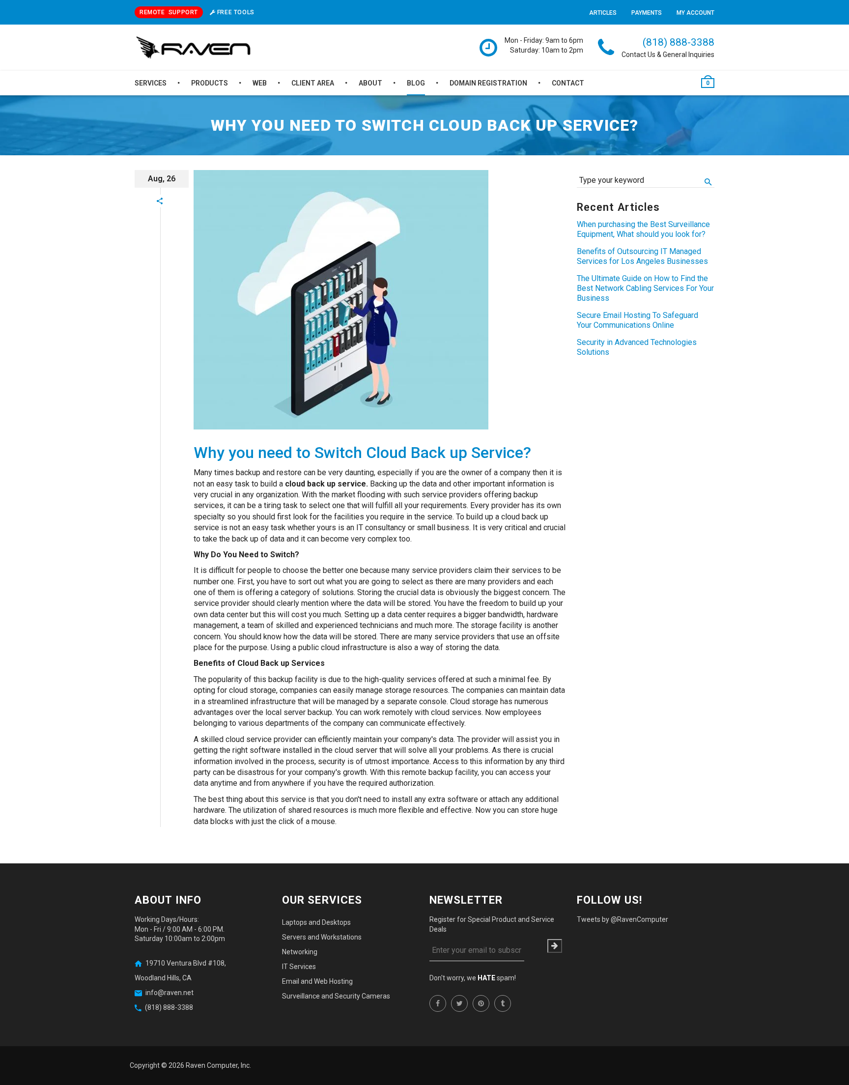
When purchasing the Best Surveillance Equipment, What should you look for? (643, 229)
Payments (646, 12)
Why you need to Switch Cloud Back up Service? (362, 452)
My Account (695, 12)
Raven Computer (212, 1065)
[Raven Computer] (193, 48)
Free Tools (235, 12)
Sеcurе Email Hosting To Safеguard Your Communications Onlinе (637, 320)
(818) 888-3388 (678, 42)
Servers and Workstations (322, 937)
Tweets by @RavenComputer (622, 919)
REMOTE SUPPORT (169, 12)
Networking (299, 952)
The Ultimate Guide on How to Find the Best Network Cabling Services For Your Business (645, 288)
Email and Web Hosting (317, 981)
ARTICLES (603, 12)
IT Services (299, 967)
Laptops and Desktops (316, 922)
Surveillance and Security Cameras (336, 996)
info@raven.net (169, 993)
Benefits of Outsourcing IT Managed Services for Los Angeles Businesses (642, 256)
